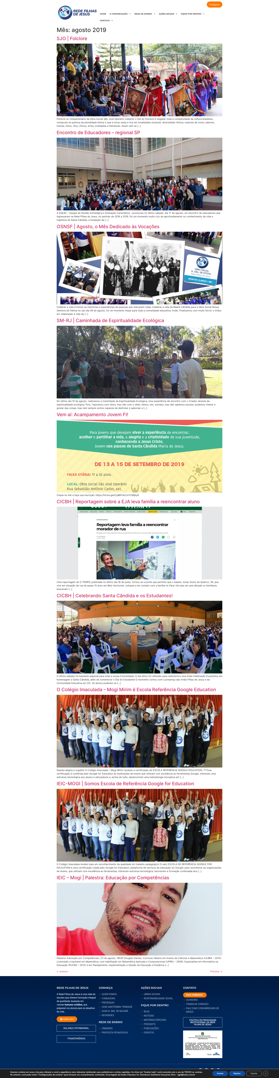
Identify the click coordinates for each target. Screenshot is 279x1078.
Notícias (149, 1015)
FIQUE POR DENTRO (191, 14)
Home (103, 14)
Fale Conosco (194, 995)
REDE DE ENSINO (143, 14)
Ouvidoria (192, 999)
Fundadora (108, 998)
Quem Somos (109, 994)
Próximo (216, 971)
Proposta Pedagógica (115, 1032)
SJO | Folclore (72, 38)
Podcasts (149, 1024)
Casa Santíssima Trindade (117, 1006)
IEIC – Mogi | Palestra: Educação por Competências (113, 877)
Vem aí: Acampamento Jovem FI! (92, 414)
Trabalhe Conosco (197, 1004)
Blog (147, 1011)
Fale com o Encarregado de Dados (202, 1010)
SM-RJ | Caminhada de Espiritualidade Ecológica (110, 320)
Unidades (107, 1028)
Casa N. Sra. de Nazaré (115, 1011)
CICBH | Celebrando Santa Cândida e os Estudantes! (115, 595)
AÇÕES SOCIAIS (166, 14)
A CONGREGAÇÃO (119, 14)
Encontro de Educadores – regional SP (98, 132)
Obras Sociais (152, 994)
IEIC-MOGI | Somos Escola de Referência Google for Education (125, 783)
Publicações (151, 1028)
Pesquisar (214, 4)
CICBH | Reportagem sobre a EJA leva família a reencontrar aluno (128, 501)
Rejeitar (237, 1073)
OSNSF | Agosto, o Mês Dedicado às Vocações (108, 226)
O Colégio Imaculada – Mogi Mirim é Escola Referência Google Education (136, 689)
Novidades (108, 1015)
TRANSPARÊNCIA (76, 1038)
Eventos (149, 1032)
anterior (62, 971)
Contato (105, 20)
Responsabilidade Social (158, 998)
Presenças (108, 1002)
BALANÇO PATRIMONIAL (76, 1028)
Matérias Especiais (155, 1020)
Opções (254, 1073)
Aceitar (220, 1073)
